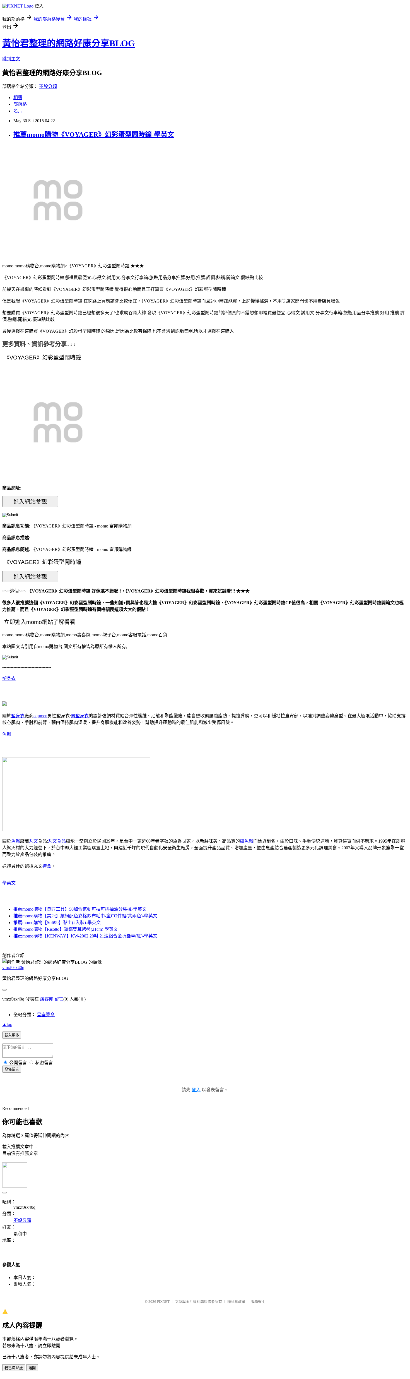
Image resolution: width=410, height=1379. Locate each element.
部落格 (20, 104)
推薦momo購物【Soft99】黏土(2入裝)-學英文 (57, 922)
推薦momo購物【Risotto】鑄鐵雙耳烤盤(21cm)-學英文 (65, 929)
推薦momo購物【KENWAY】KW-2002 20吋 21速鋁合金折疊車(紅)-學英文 (85, 936)
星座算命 (46, 1014)
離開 (32, 1368)
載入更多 (11, 1035)
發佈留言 (11, 1069)
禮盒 (46, 866)
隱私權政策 (236, 1301)
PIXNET (163, 1301)
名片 (17, 111)
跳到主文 (11, 58)
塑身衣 (9, 678)
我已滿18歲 (13, 1368)
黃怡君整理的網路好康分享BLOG (68, 43)
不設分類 (48, 86)
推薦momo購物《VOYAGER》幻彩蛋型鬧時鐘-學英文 (93, 134)
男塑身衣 (80, 715)
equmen (40, 715)
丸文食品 (57, 841)
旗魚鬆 (246, 841)
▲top (7, 1024)
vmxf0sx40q (13, 967)
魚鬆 (6, 734)
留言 (58, 999)
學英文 (9, 883)
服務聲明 (258, 1301)
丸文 (33, 841)
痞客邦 (46, 999)
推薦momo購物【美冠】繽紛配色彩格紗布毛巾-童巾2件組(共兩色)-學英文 (85, 915)
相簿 (17, 97)
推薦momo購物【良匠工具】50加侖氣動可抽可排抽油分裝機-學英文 (79, 909)
